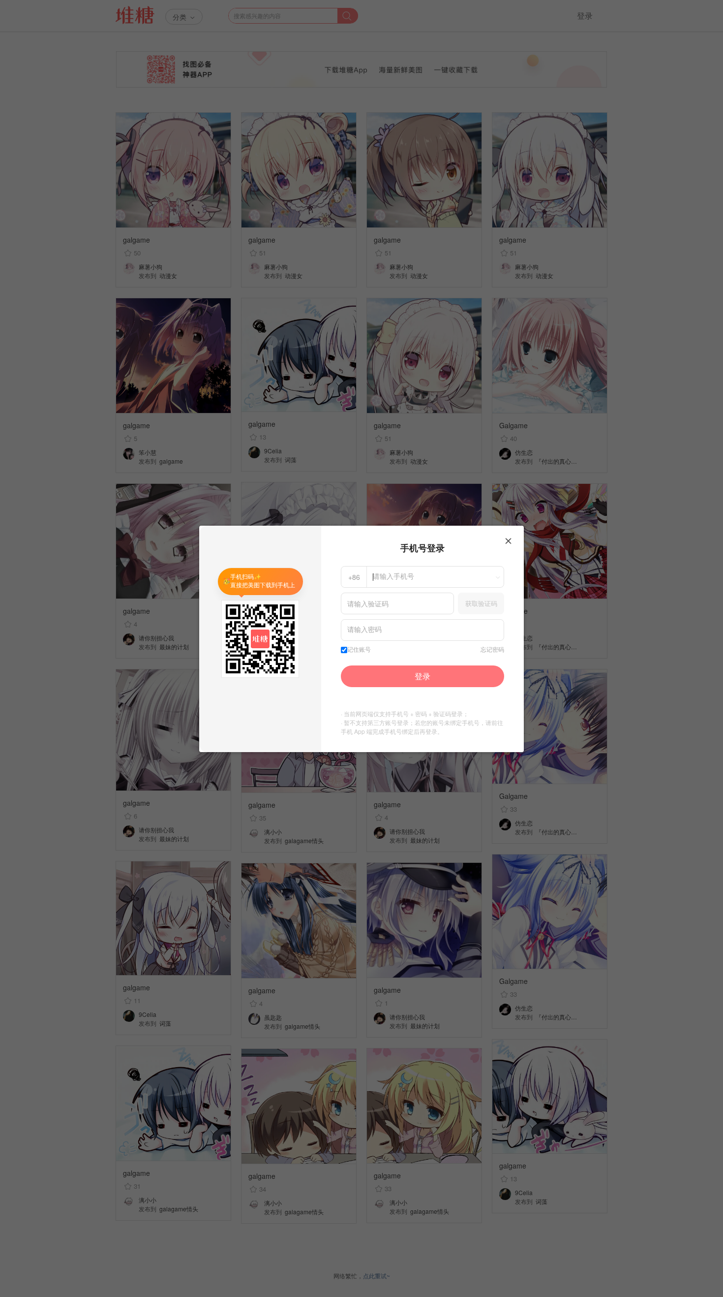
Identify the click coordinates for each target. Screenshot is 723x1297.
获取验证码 (481, 603)
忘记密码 (492, 649)
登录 (422, 676)
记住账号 (359, 649)
